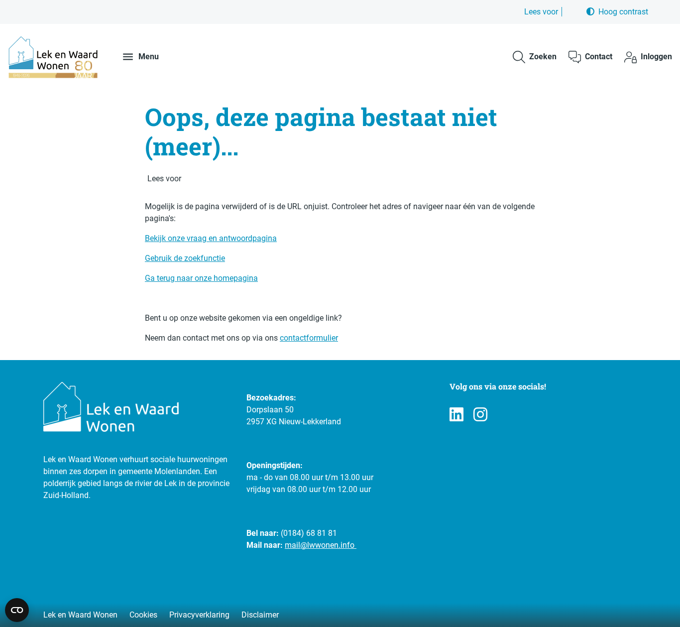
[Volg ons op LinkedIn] (456, 415)
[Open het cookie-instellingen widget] (17, 610)
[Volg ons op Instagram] (480, 415)
